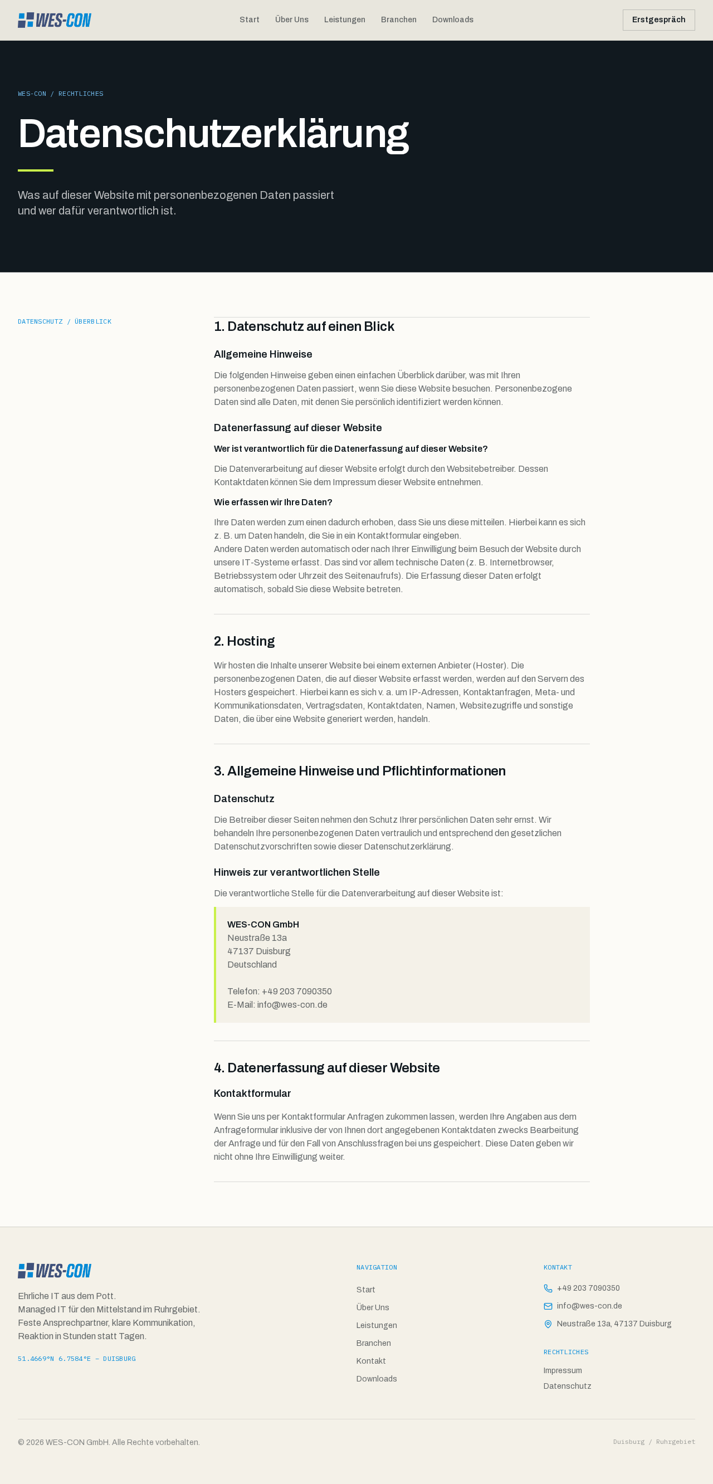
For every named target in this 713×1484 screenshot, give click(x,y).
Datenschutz (568, 1386)
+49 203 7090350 (588, 1288)
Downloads (452, 20)
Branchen (399, 20)
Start (250, 20)
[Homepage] (54, 20)
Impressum (563, 1370)
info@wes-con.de (589, 1306)
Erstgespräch (659, 20)
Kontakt (371, 1361)
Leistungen (344, 20)
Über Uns (292, 20)
